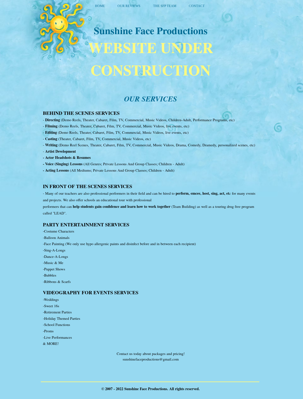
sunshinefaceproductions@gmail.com (151, 359)
